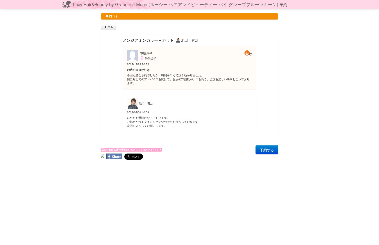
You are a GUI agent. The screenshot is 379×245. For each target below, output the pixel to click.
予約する (267, 149)
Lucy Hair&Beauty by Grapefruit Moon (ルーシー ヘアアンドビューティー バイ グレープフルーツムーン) (180, 4)
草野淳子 (146, 53)
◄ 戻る (108, 27)
